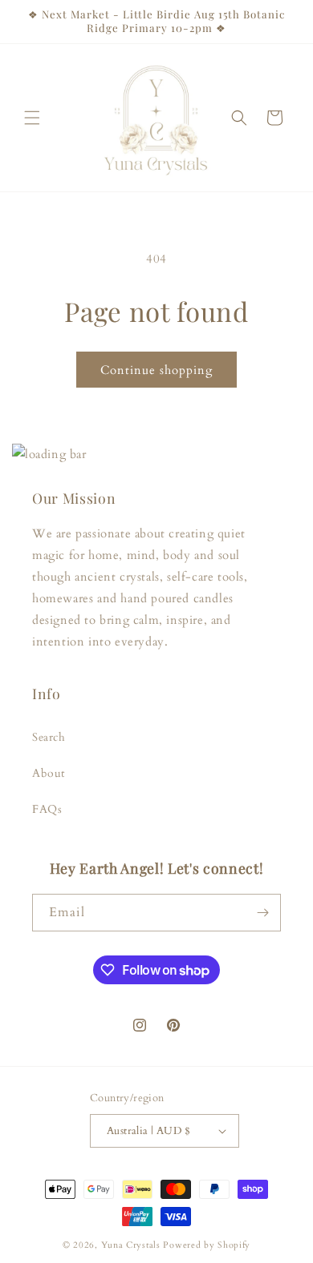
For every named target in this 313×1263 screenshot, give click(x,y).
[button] (32, 117)
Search (49, 737)
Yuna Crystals (131, 1245)
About (48, 773)
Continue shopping (156, 370)
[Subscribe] (262, 912)
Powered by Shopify (206, 1245)
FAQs (47, 809)
